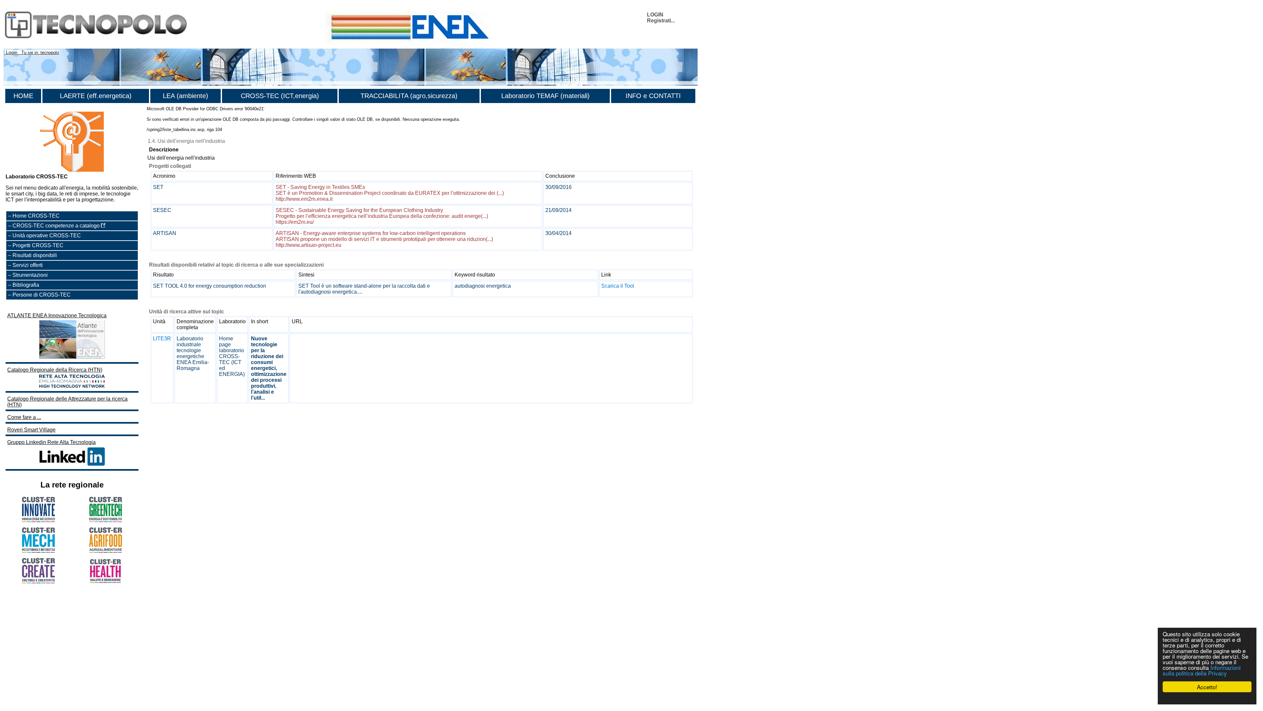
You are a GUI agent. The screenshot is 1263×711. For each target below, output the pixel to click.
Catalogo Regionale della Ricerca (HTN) (54, 370)
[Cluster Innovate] (38, 520)
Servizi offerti (27, 265)
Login (11, 52)
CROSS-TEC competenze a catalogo (56, 225)
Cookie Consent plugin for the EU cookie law (1207, 698)
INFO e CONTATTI (653, 95)
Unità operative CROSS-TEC (46, 235)
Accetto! (1207, 687)
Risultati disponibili (34, 255)
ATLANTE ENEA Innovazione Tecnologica (57, 315)
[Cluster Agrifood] (105, 551)
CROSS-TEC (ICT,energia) (280, 95)
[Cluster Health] (105, 582)
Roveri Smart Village (31, 430)
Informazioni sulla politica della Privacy (1202, 670)
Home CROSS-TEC (36, 216)
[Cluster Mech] (38, 551)
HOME (23, 95)
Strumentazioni (30, 275)
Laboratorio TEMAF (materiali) (545, 95)
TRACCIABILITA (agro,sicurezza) (409, 95)
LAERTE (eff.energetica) (96, 95)
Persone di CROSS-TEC (41, 295)
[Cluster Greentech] (105, 520)
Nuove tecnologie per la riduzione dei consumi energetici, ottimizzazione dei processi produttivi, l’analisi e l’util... (268, 368)
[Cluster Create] (38, 581)
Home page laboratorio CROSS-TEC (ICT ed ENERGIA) (232, 356)
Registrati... (661, 20)
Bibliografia (25, 285)
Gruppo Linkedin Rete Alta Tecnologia (51, 442)
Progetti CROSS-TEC (37, 245)
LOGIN (655, 14)
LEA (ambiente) (185, 95)
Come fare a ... (24, 417)
